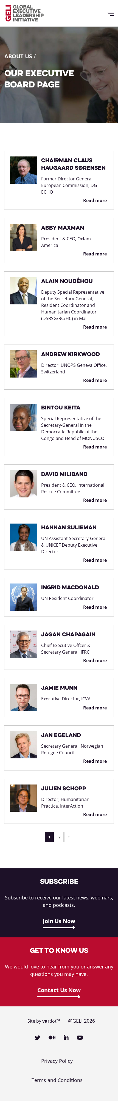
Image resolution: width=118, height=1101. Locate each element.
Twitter (37, 1038)
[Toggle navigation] (112, 13)
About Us (18, 56)
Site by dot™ (43, 1021)
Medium (52, 1038)
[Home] (24, 13)
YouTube (80, 1038)
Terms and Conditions (57, 1080)
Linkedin (66, 1038)
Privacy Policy (57, 1061)
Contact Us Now (59, 990)
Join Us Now (59, 921)
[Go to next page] (68, 837)
